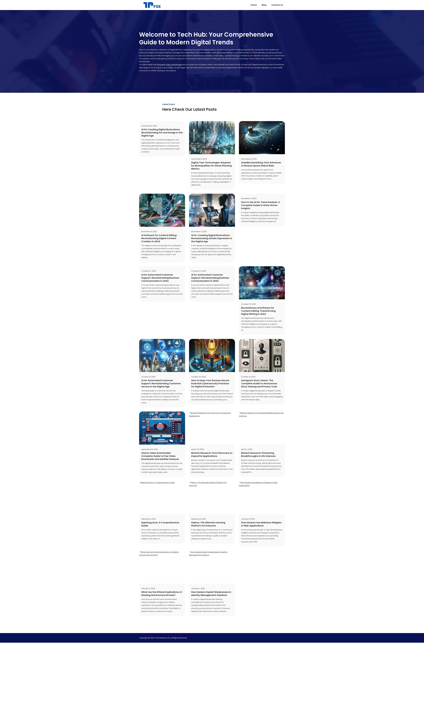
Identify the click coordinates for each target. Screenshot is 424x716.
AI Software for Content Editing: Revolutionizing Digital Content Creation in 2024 (159, 238)
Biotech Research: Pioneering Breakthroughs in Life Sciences (258, 454)
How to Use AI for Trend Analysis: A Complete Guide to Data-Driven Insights (260, 205)
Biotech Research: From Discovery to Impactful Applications (211, 454)
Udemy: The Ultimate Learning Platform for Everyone (208, 524)
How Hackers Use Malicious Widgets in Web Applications (261, 524)
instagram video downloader (169, 64)
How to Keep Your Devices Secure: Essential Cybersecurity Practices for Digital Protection (210, 383)
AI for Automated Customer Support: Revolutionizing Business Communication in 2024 (160, 277)
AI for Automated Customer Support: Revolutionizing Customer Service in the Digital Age (161, 383)
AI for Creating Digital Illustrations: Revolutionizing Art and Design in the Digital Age (162, 132)
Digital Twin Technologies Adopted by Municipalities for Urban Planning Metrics (211, 165)
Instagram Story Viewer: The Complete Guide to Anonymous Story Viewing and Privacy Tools (259, 383)
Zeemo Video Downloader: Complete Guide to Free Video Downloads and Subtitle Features (160, 456)
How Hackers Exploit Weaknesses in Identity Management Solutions (211, 593)
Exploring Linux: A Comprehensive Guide (160, 524)
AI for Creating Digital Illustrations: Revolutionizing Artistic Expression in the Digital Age (211, 238)
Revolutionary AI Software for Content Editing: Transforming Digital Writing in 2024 (258, 311)
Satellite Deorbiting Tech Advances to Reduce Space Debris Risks (261, 164)
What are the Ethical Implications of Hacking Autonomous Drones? (161, 593)
